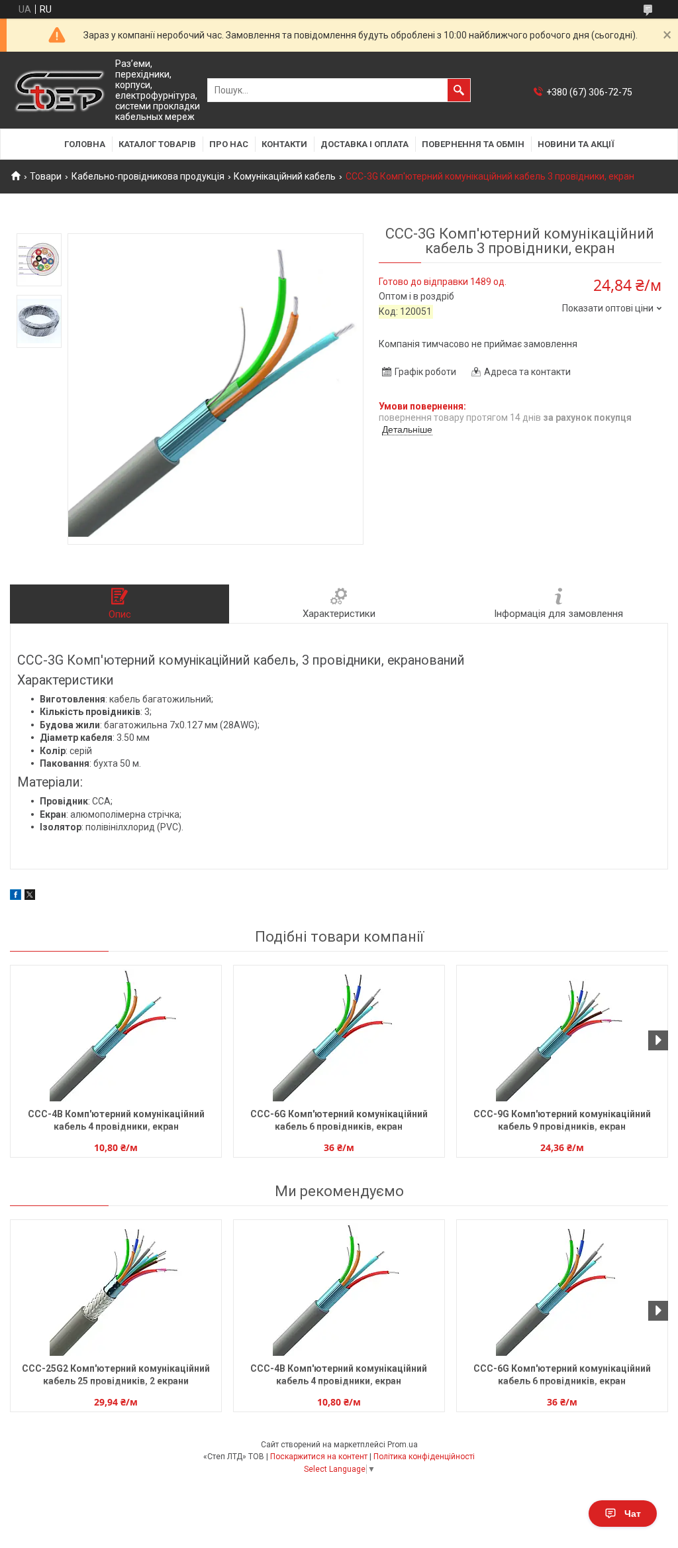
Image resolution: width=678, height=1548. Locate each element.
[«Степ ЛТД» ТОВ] (59, 90)
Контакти (284, 144)
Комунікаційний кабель (285, 176)
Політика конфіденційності (424, 1456)
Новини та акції (576, 144)
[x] (29, 896)
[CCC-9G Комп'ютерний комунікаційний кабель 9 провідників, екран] (562, 1035)
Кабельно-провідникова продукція (148, 176)
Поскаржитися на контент (318, 1456)
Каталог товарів (157, 144)
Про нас (228, 144)
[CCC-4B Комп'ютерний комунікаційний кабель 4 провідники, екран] (116, 1035)
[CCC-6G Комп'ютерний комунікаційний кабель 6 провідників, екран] (339, 1035)
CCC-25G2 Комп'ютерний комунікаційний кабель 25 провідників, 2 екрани (116, 1374)
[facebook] (15, 896)
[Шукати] (459, 90)
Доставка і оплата (364, 144)
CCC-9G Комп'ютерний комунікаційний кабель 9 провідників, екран (562, 1120)
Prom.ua (402, 1444)
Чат (632, 1513)
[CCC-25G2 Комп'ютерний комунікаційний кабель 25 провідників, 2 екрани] (116, 1289)
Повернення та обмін (473, 144)
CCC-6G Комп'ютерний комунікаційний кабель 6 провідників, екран (339, 1120)
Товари (46, 176)
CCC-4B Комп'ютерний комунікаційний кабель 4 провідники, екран (116, 1120)
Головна (84, 144)
